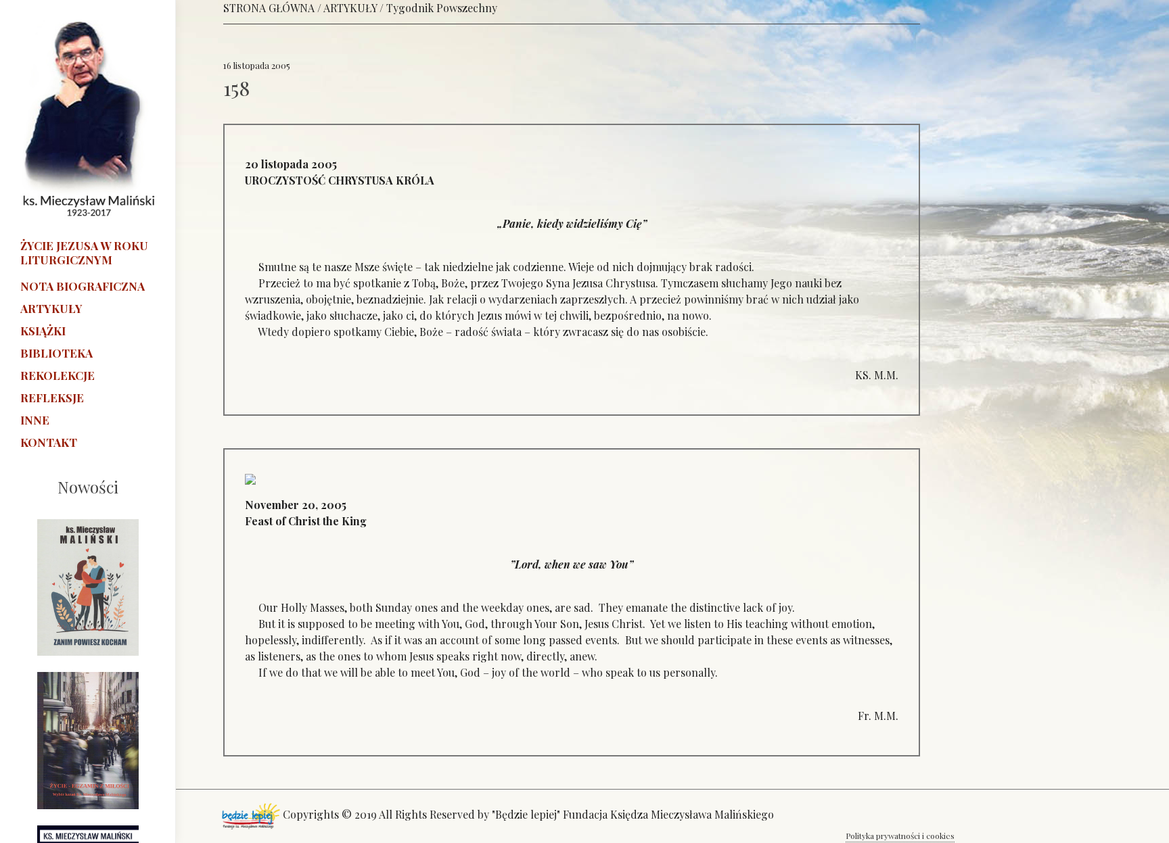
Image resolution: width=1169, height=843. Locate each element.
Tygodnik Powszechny (441, 8)
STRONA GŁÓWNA (269, 8)
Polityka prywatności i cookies (900, 835)
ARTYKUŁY (350, 8)
